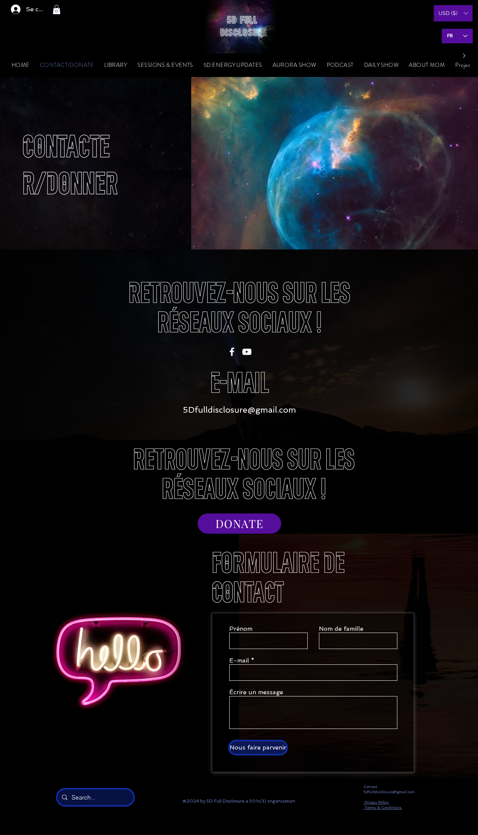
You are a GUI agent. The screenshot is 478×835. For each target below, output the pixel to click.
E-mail (239, 661)
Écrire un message (256, 692)
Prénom (240, 629)
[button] (56, 9)
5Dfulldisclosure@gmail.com (239, 410)
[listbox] (453, 13)
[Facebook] (232, 351)
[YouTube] (246, 351)
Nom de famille (341, 629)
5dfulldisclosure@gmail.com (389, 792)
